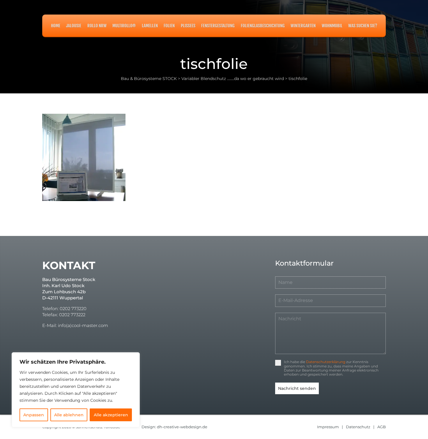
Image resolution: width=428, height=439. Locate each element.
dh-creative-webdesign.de (182, 426)
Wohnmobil (332, 26)
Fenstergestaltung (218, 26)
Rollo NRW (97, 26)
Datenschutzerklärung (325, 362)
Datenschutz (358, 426)
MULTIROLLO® (124, 26)
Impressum (328, 426)
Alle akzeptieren (111, 414)
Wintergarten (303, 26)
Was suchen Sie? (362, 26)
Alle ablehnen (69, 414)
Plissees (188, 26)
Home (55, 26)
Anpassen (33, 414)
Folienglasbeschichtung (263, 26)
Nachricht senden (297, 388)
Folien (169, 26)
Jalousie (73, 26)
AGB (381, 426)
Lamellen (150, 26)
